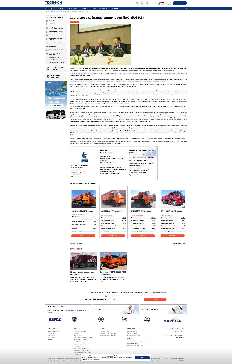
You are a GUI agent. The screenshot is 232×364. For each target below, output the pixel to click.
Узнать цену (83, 235)
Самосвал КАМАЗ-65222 (142, 211)
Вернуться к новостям (76, 243)
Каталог (60, 8)
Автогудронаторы (106, 165)
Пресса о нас (51, 333)
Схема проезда (179, 337)
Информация (103, 8)
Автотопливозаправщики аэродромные (113, 167)
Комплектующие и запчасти (54, 54)
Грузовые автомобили (56, 17)
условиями (109, 356)
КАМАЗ (94, 216)
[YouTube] (142, 3)
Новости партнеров (132, 333)
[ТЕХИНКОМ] (55, 3)
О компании (49, 8)
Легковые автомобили (56, 50)
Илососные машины (136, 168)
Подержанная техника (56, 62)
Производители (52, 337)
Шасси (74, 177)
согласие (118, 292)
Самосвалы (75, 170)
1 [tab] (47, 118)
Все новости (61, 306)
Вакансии (50, 339)
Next (186, 319)
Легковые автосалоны (132, 343)
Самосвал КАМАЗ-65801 (171, 211)
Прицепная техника (55, 43)
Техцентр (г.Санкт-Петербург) (108, 333)
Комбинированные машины (138, 172)
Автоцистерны (53, 24)
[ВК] (137, 3)
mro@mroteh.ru (166, 4)
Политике (163, 292)
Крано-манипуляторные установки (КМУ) (142, 157)
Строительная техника (56, 31)
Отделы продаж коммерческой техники (137, 341)
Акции (94, 8)
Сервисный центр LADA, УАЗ (107, 335)
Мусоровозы (133, 175)
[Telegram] (147, 3)
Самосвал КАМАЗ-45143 (82, 211)
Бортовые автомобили (78, 167)
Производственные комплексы (135, 345)
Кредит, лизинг (73, 8)
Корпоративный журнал (54, 331)
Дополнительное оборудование (54, 58)
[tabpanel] (56, 101)
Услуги (102, 328)
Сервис (84, 8)
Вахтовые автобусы (106, 152)
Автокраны (133, 152)
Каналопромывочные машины (139, 170)
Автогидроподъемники (136, 155)
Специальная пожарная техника (56, 39)
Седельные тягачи (77, 172)
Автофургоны (76, 174)
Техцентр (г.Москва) (105, 331)
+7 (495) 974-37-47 (161, 3)
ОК (142, 357)
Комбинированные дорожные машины (142, 163)
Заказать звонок (180, 3)
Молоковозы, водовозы (108, 162)
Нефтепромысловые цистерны (110, 173)
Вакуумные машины (136, 165)
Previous (45, 319)
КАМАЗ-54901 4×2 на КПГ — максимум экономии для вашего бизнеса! (66, 311)
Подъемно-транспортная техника (56, 28)
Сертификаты (51, 335)
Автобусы (52, 20)
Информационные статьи (133, 335)
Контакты (115, 8)
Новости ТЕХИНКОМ (132, 331)
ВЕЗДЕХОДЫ (52, 46)
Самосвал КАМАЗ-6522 (111, 211)
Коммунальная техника (56, 35)
